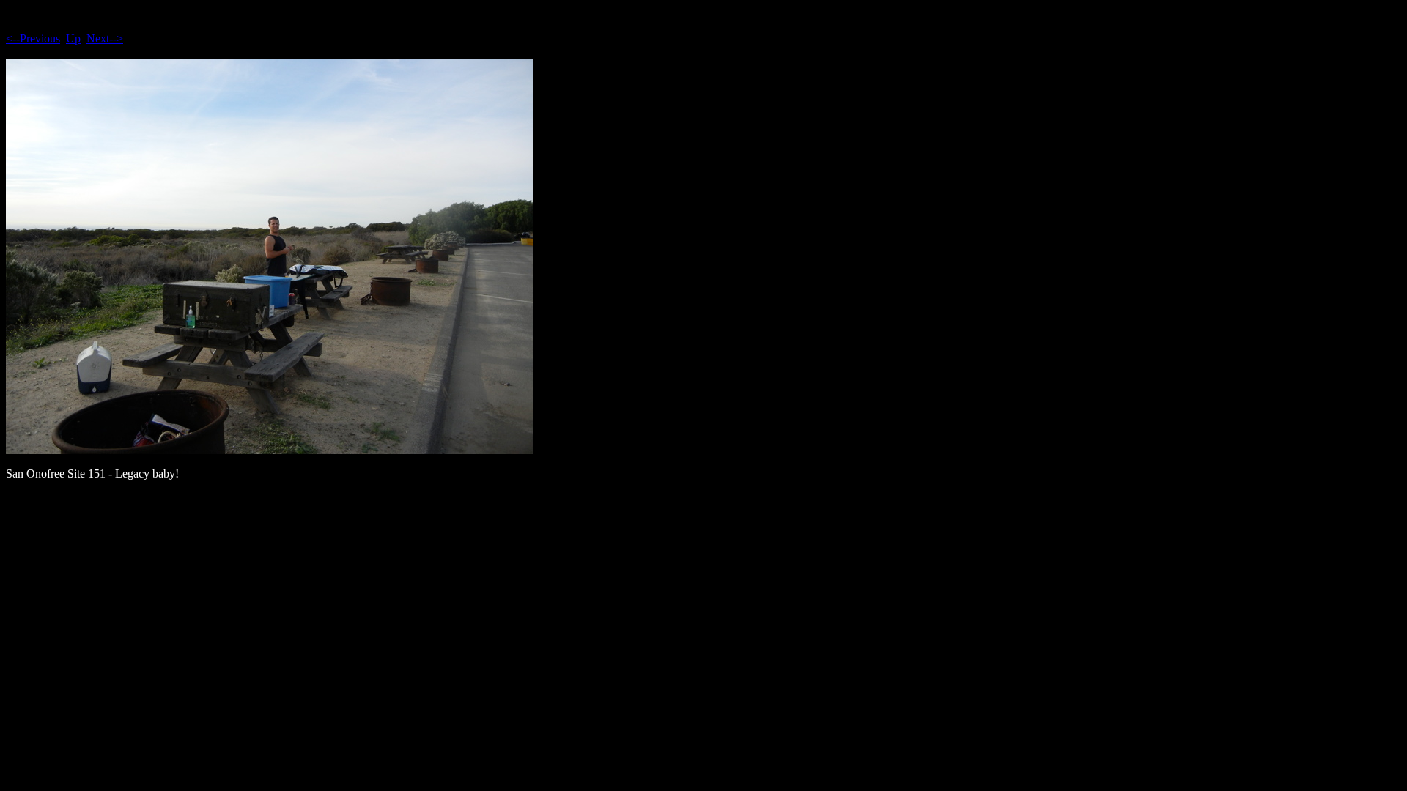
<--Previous (33, 38)
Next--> (104, 38)
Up (73, 38)
